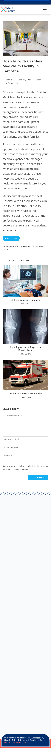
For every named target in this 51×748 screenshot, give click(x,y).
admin (9, 79)
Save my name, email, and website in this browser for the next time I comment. (25, 468)
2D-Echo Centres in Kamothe (25, 299)
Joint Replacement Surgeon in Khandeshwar (25, 349)
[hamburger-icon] (45, 9)
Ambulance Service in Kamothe (26, 393)
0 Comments (12, 83)
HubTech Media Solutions (15, 742)
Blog (39, 79)
